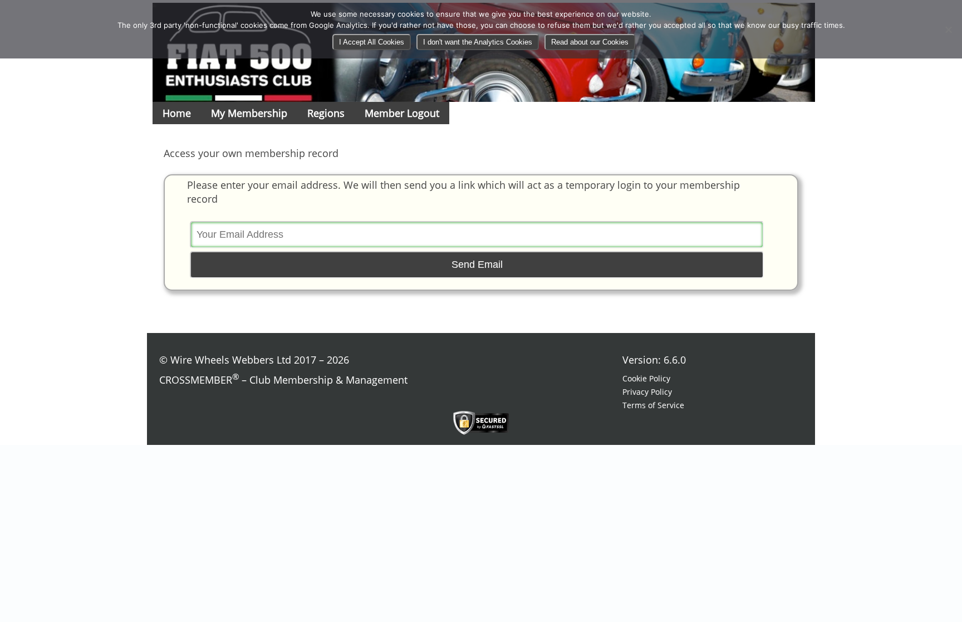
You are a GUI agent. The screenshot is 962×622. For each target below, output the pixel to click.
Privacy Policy (647, 391)
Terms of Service (653, 405)
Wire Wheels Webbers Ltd (230, 359)
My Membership (249, 113)
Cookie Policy (646, 378)
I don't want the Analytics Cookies (477, 42)
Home (177, 113)
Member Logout (402, 113)
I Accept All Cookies (371, 42)
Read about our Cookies (590, 42)
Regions (326, 113)
